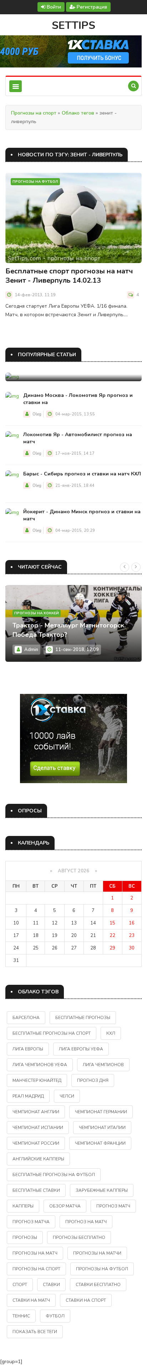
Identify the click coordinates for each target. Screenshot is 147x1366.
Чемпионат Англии (35, 1112)
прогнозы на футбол (102, 1269)
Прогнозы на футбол (35, 181)
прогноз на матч (86, 1222)
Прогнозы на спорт (33, 113)
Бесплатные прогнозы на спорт (51, 1033)
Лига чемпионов (103, 1065)
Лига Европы (27, 1049)
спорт (19, 1284)
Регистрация (91, 7)
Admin (31, 649)
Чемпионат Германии (101, 1112)
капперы (23, 1206)
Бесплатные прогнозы (82, 1017)
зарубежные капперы (102, 1190)
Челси (67, 1096)
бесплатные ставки (36, 1190)
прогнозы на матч (34, 1253)
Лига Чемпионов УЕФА (39, 1065)
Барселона (26, 1017)
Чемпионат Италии (102, 1127)
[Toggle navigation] (15, 86)
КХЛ (110, 1033)
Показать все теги (34, 1332)
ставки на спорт (86, 1300)
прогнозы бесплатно (79, 1237)
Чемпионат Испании (37, 1127)
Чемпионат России (35, 1143)
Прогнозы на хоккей (36, 613)
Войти (53, 7)
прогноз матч (113, 1206)
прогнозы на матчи (97, 1253)
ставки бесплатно (98, 1284)
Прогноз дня (92, 1080)
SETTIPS (73, 25)
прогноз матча (31, 1222)
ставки (51, 1284)
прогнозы (24, 1237)
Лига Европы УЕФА (81, 1049)
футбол (55, 1316)
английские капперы (38, 1159)
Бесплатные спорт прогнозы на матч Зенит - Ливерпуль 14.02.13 (69, 275)
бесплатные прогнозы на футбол (53, 1175)
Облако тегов (78, 113)
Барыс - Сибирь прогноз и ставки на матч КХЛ (82, 473)
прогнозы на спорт (36, 1269)
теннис (21, 1316)
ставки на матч (31, 1300)
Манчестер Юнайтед (36, 1080)
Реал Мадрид (28, 1096)
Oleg (36, 414)
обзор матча (65, 1206)
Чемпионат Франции (100, 1143)
